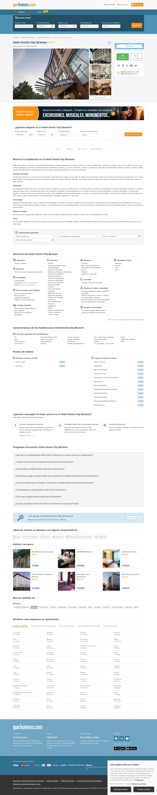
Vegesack (128, 607)
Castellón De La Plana (88, 646)
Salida (63, 23)
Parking (46, 537)
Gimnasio (59, 537)
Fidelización (52, 737)
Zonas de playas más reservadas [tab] (43, 626)
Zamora (83, 706)
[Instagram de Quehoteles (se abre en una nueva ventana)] (121, 738)
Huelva (82, 659)
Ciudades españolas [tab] (20, 626)
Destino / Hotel (20, 23)
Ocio (39, 12)
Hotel (58, 149)
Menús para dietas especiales (80, 537)
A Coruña (16, 632)
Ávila (14, 639)
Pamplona (117, 679)
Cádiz (49, 646)
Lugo (15, 672)
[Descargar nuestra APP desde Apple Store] (131, 748)
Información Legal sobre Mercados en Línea (27, 784)
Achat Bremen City (129, 552)
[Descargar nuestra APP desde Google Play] (120, 748)
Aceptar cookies (143, 789)
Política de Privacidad (67, 781)
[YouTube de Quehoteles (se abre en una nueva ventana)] (127, 738)
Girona (15, 659)
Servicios (69, 149)
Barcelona (84, 639)
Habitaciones (82, 149)
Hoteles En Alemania (28, 37)
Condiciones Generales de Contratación (89, 781)
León (48, 666)
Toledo (82, 699)
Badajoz (50, 639)
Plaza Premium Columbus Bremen (42, 575)
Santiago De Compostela (22, 692)
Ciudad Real (17, 652)
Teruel (49, 699)
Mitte (90, 607)
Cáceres (16, 646)
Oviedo (49, 679)
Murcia (116, 672)
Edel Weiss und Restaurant (83, 575)
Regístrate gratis (25, 435)
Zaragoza (117, 706)
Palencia (83, 679)
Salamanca (51, 686)
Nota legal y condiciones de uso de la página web (28, 781)
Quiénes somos (20, 737)
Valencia (117, 699)
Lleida (82, 666)
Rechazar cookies (121, 789)
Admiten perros (31, 537)
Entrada (43, 23)
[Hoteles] (30, 4)
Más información (96, 149)
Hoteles (16, 37)
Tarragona (16, 699)
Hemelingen (73, 607)
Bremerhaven (43, 607)
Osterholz (106, 607)
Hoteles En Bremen (45, 37)
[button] (137, 5)
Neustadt (97, 607)
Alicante (83, 632)
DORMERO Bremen (85, 552)
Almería (117, 632)
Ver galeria (102, 98)
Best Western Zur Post (130, 574)
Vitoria (49, 706)
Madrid (49, 672)
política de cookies (138, 784)
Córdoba (50, 652)
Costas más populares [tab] (66, 626)
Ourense (16, 679)
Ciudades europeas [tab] (110, 626)
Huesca (116, 659)
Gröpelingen (62, 607)
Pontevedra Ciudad (20, 686)
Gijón (116, 652)
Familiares (102, 537)
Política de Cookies (52, 781)
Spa (17, 537)
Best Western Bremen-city (42, 552)
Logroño (117, 666)
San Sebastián (85, 686)
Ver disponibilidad (133, 134)
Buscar (136, 25)
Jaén (15, 666)
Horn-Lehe (82, 607)
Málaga (83, 672)
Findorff (53, 607)
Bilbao (116, 639)
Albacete (50, 632)
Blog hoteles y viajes (89, 737)
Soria (116, 692)
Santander (117, 686)
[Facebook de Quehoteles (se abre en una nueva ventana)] (116, 738)
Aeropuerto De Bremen (21, 607)
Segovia (50, 692)
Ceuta (116, 646)
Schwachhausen (117, 607)
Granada (50, 659)
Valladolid (16, 706)
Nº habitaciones (86, 23)
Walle (136, 607)
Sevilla (82, 692)
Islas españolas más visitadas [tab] (89, 626)
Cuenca (83, 652)
